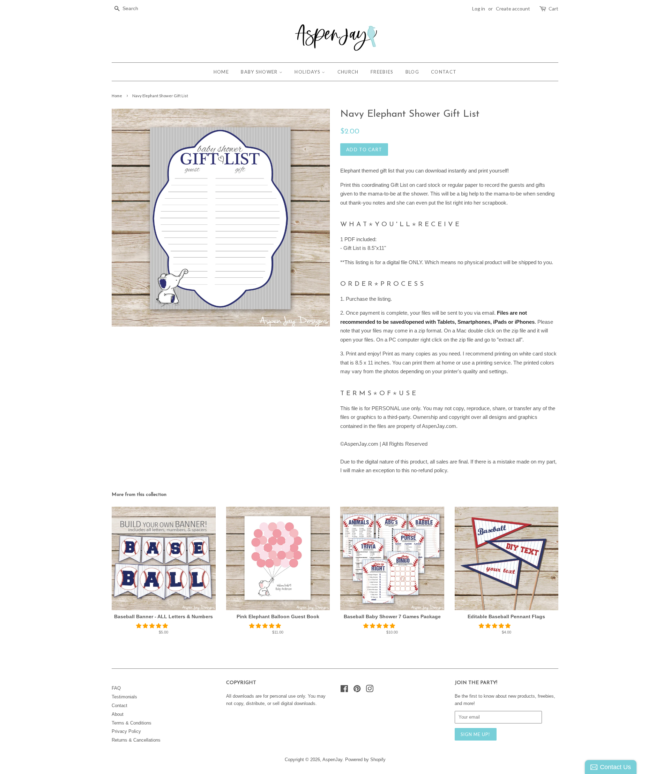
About (118, 714)
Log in (478, 9)
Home (117, 95)
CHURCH (348, 72)
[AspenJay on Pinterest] (357, 690)
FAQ (116, 688)
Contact (119, 705)
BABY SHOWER (260, 72)
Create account (513, 9)
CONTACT (443, 72)
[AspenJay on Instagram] (369, 690)
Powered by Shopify (365, 759)
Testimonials (124, 696)
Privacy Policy (126, 731)
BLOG (412, 72)
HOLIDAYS (308, 72)
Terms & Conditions (131, 723)
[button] (152, 626)
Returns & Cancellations (136, 740)
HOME (221, 72)
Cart (553, 9)
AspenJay (332, 759)
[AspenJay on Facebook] (344, 690)
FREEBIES (382, 72)
